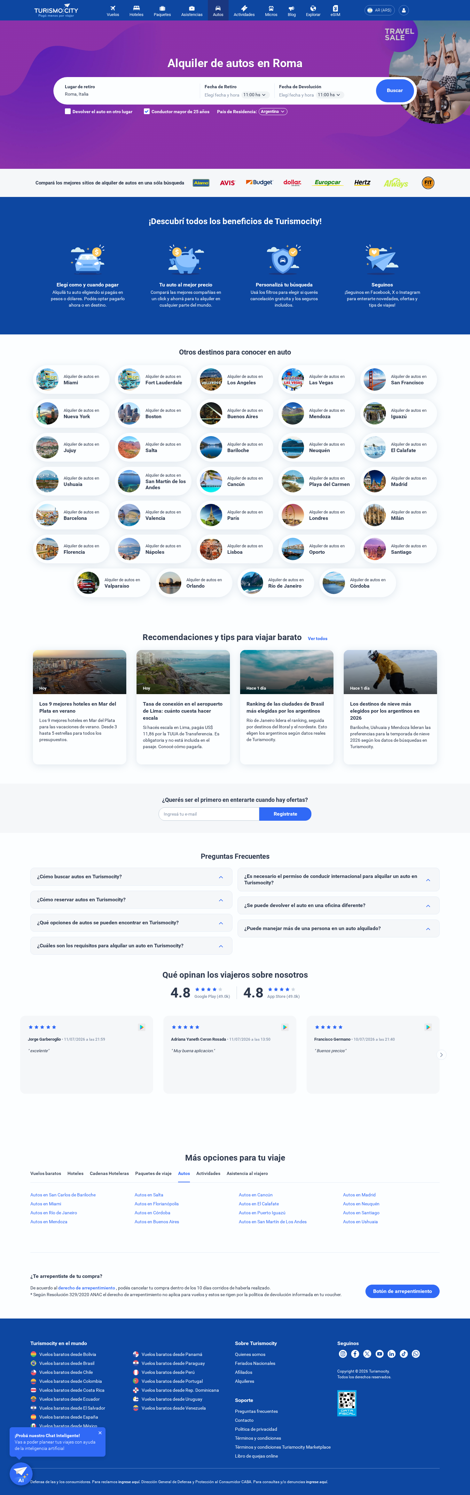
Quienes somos (250, 1354)
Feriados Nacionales (255, 1363)
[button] (404, 10)
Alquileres (244, 1381)
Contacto (244, 1420)
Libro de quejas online (256, 1456)
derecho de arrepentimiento (87, 1287)
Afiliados (243, 1372)
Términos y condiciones (258, 1438)
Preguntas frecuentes (256, 1411)
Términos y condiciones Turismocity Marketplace (283, 1447)
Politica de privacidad (256, 1429)
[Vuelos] (56, 10)
